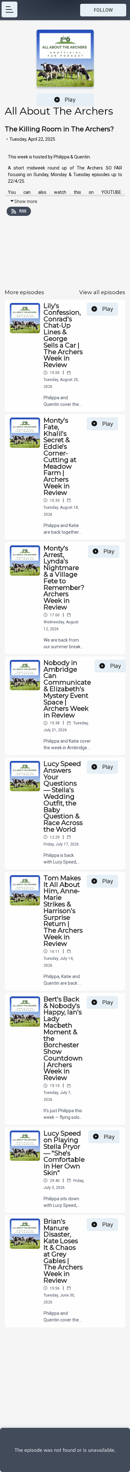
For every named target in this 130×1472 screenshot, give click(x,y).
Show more (25, 201)
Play (70, 99)
